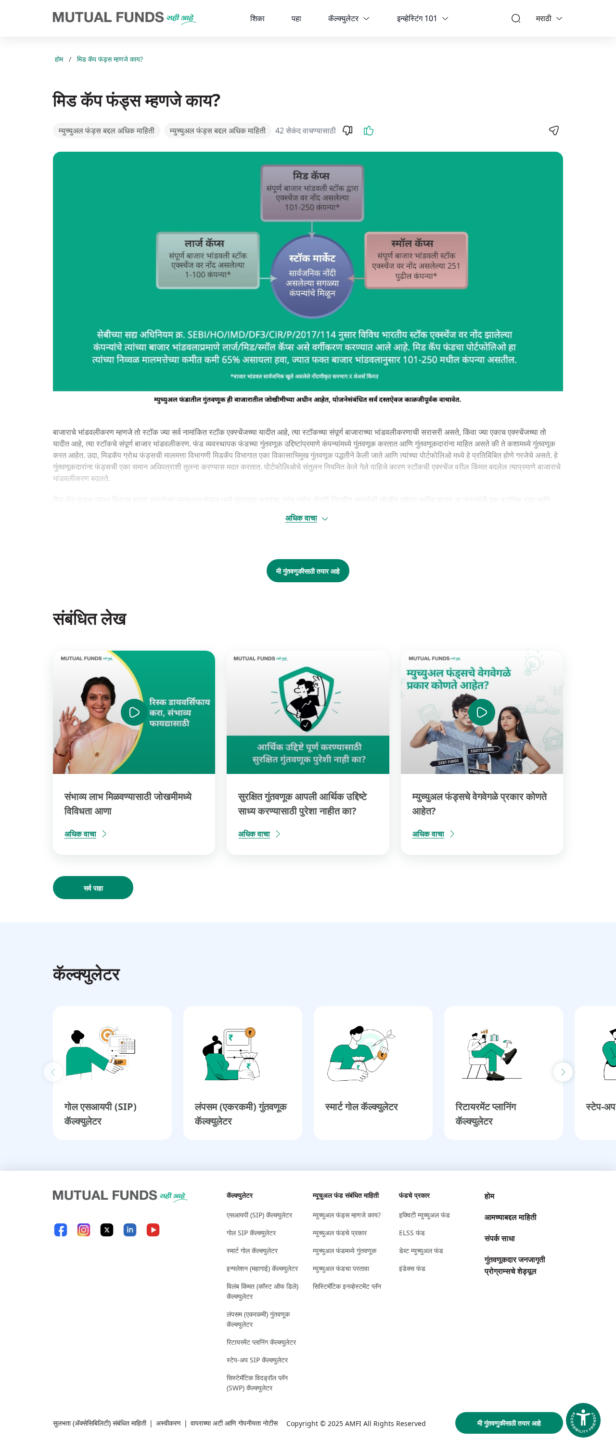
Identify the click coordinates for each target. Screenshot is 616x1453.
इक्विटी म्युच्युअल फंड (424, 1214)
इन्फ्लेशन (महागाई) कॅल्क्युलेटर (262, 1268)
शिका (257, 18)
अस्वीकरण (168, 1422)
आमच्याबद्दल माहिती (511, 1217)
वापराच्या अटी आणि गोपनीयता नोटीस (234, 1422)
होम (59, 59)
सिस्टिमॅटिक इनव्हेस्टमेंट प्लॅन (347, 1286)
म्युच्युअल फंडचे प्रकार (340, 1232)
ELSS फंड (412, 1232)
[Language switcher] (559, 18)
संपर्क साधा (500, 1238)
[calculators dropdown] (366, 18)
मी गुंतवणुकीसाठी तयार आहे (308, 571)
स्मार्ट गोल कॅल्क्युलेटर (361, 1106)
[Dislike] (347, 130)
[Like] (368, 130)
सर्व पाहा (93, 887)
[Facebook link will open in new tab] (60, 1230)
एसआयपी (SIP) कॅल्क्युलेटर (259, 1214)
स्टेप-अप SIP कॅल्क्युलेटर (257, 1359)
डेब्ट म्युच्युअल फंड (421, 1250)
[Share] (553, 130)
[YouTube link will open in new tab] (153, 1230)
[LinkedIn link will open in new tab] (130, 1230)
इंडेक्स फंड (412, 1268)
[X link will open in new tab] (107, 1230)
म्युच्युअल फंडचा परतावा (341, 1268)
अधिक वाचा (301, 517)
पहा (296, 18)
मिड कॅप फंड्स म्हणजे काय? (110, 59)
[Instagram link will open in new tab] (83, 1230)
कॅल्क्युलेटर (343, 18)
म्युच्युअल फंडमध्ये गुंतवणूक (344, 1250)
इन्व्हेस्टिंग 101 (417, 18)
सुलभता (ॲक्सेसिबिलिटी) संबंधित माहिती (99, 1422)
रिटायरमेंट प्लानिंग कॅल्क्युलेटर (261, 1342)
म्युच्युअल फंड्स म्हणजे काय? (347, 1214)
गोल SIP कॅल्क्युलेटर (251, 1232)
